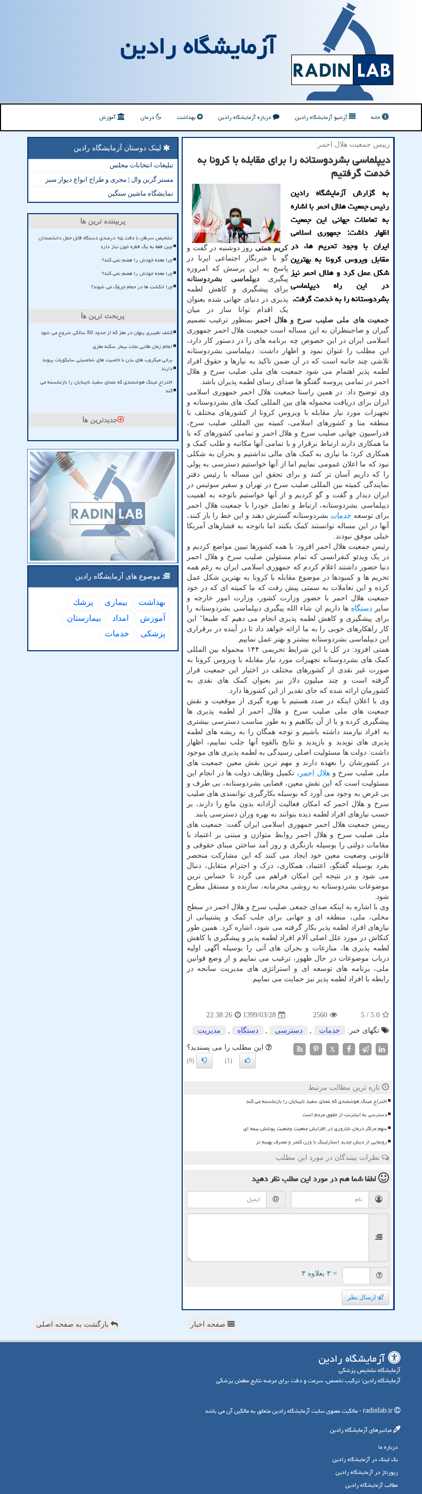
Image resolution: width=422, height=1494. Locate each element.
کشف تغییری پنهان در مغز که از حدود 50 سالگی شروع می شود (106, 332)
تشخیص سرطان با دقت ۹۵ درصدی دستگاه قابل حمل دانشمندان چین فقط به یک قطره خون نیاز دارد (105, 242)
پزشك (83, 602)
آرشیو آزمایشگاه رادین (322, 117)
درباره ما (388, 1446)
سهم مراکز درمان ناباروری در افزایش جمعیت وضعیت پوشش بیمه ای (315, 1128)
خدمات (340, 515)
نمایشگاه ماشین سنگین (140, 193)
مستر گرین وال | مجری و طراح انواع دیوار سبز (109, 179)
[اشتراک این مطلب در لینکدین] (382, 1049)
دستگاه (361, 608)
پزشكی (152, 633)
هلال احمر (315, 773)
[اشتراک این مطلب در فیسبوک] (349, 1049)
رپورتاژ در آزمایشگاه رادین (367, 1472)
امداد (120, 618)
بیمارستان (84, 618)
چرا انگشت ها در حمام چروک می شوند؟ (131, 287)
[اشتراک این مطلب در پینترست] (316, 1049)
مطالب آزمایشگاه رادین (371, 1485)
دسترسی (289, 1030)
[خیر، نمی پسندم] (204, 1060)
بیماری (115, 602)
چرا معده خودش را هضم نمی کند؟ (137, 260)
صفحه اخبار (208, 1324)
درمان (148, 117)
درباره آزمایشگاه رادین (245, 117)
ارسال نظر (362, 1297)
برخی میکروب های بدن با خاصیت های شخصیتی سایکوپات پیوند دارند (107, 364)
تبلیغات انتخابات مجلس (141, 165)
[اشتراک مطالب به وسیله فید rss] (299, 1049)
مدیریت (209, 1030)
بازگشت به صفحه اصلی (73, 1324)
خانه (376, 117)
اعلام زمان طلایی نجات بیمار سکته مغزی (132, 346)
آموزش (108, 117)
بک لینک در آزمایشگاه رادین (365, 1459)
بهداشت (187, 117)
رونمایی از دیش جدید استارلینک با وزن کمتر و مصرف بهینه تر (321, 1142)
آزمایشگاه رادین (198, 46)
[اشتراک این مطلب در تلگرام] (365, 1049)
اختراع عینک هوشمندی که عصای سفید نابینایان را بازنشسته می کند (316, 1101)
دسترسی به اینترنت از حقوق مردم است (345, 1114)
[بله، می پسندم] (247, 1060)
